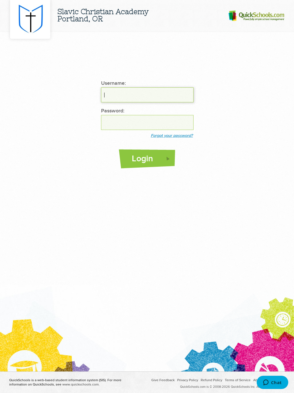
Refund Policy (211, 380)
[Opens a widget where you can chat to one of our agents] (272, 383)
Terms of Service (238, 380)
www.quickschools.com (80, 384)
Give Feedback (163, 380)
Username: (113, 83)
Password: (112, 111)
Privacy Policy (187, 380)
